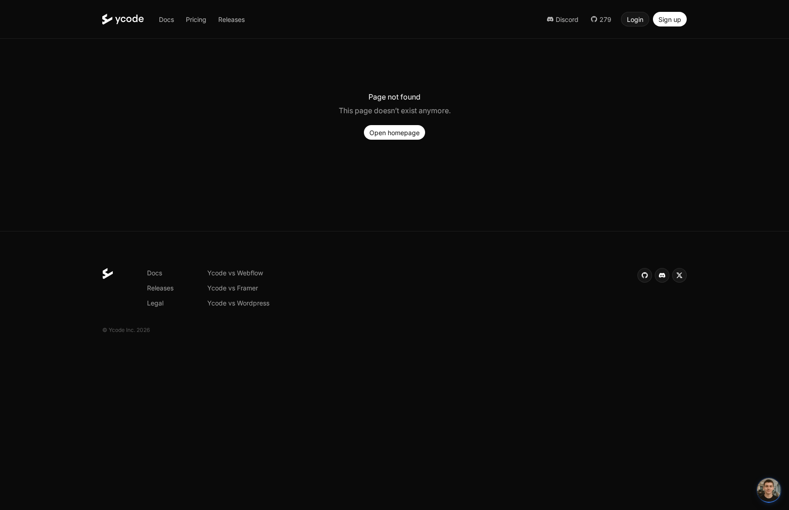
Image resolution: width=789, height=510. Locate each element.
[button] (166, 19)
